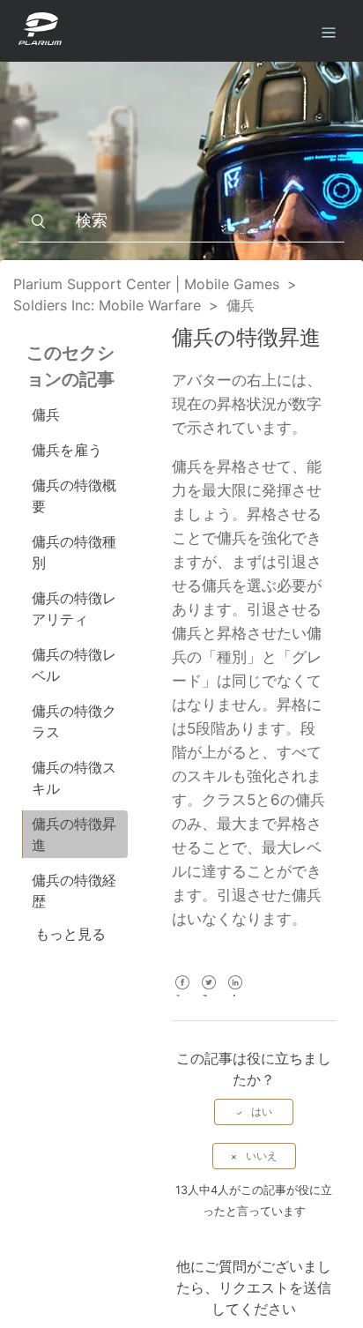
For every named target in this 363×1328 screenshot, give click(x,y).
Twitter (209, 994)
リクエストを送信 (275, 1287)
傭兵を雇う (67, 450)
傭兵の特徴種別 (74, 552)
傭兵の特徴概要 (74, 495)
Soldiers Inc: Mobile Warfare (107, 305)
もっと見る (70, 934)
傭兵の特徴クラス (74, 721)
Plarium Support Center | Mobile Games (146, 284)
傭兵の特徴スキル (74, 777)
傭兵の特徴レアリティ (74, 608)
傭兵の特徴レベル (74, 664)
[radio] (253, 1112)
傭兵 (240, 305)
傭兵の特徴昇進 (74, 834)
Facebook (183, 994)
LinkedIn (236, 994)
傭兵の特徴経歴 (74, 890)
